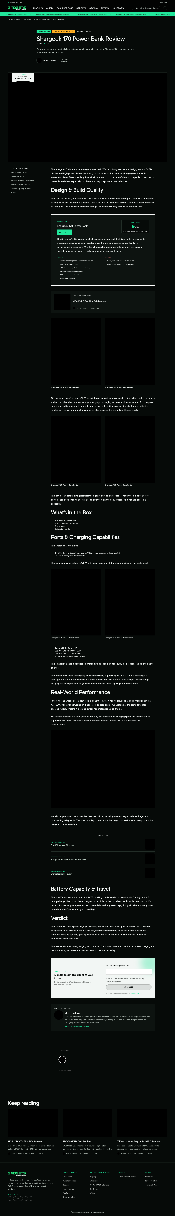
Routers (66, 1193)
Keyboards (94, 1189)
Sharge (88, 31)
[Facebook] (10, 1198)
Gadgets (81, 8)
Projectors (67, 1177)
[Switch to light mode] (165, 8)
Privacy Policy (136, 993)
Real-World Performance (20, 184)
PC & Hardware (65, 8)
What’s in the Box (17, 176)
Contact (163, 2)
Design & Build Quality (19, 172)
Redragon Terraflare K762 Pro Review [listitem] (24, 14)
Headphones (68, 1189)
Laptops (93, 1177)
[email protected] (113, 982)
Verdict (13, 193)
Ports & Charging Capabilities (22, 180)
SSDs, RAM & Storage (99, 1185)
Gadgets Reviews (23, 20)
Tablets (66, 1185)
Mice (92, 1193)
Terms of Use (151, 1185)
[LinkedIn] (26, 1198)
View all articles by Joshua (77, 1027)
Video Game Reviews (127, 1177)
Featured (80, 31)
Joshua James (16, 1153)
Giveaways (119, 8)
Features (38, 8)
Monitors (94, 1181)
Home (10, 20)
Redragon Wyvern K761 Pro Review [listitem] (64, 14)
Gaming (93, 8)
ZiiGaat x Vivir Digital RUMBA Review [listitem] (103, 14)
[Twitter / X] (20, 1198)
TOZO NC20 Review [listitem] (134, 14)
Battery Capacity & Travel (21, 188)
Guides (50, 8)
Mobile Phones (69, 1181)
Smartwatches (69, 1197)
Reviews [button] (105, 8)
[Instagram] (15, 1198)
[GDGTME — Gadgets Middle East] (17, 8)
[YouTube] (31, 1198)
